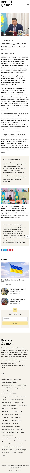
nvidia (14, 452)
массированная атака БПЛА (10, 397)
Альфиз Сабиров (7, 379)
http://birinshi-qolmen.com (18, 465)
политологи (19, 429)
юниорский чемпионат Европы (11, 438)
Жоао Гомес (5, 420)
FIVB (22, 402)
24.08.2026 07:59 (7, 284)
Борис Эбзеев (23, 405)
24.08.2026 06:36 (16, 293)
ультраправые (19, 444)
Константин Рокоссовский (16, 399)
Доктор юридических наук (9, 405)
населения (15, 90)
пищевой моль (6, 423)
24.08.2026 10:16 (8, 40)
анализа (10, 76)
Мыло (3, 432)
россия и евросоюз (7, 426)
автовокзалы (15, 408)
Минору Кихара (22, 385)
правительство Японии (8, 385)
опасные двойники (7, 444)
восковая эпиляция (7, 414)
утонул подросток (15, 417)
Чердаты (4, 455)
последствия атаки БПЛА (9, 394)
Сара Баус (18, 414)
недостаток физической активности (12, 447)
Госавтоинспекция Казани (9, 382)
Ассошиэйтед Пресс (8, 429)
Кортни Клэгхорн (17, 411)
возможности (5, 411)
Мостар (17, 402)
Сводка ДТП (17, 379)
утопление (5, 417)
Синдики (17, 426)
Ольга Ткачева (6, 452)
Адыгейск (23, 397)
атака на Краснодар (7, 391)
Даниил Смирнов (7, 441)
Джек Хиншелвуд (16, 420)
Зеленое (4, 399)
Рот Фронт (16, 423)
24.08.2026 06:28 (16, 303)
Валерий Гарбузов (7, 388)
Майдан (20, 452)
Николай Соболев (7, 402)
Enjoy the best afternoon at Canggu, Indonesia (12, 281)
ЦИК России (5, 408)
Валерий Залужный (20, 441)
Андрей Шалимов (12, 432)
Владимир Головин (7, 435)
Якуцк (21, 432)
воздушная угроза (20, 388)
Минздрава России (7, 449)
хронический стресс (21, 449)
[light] (28, 236)
